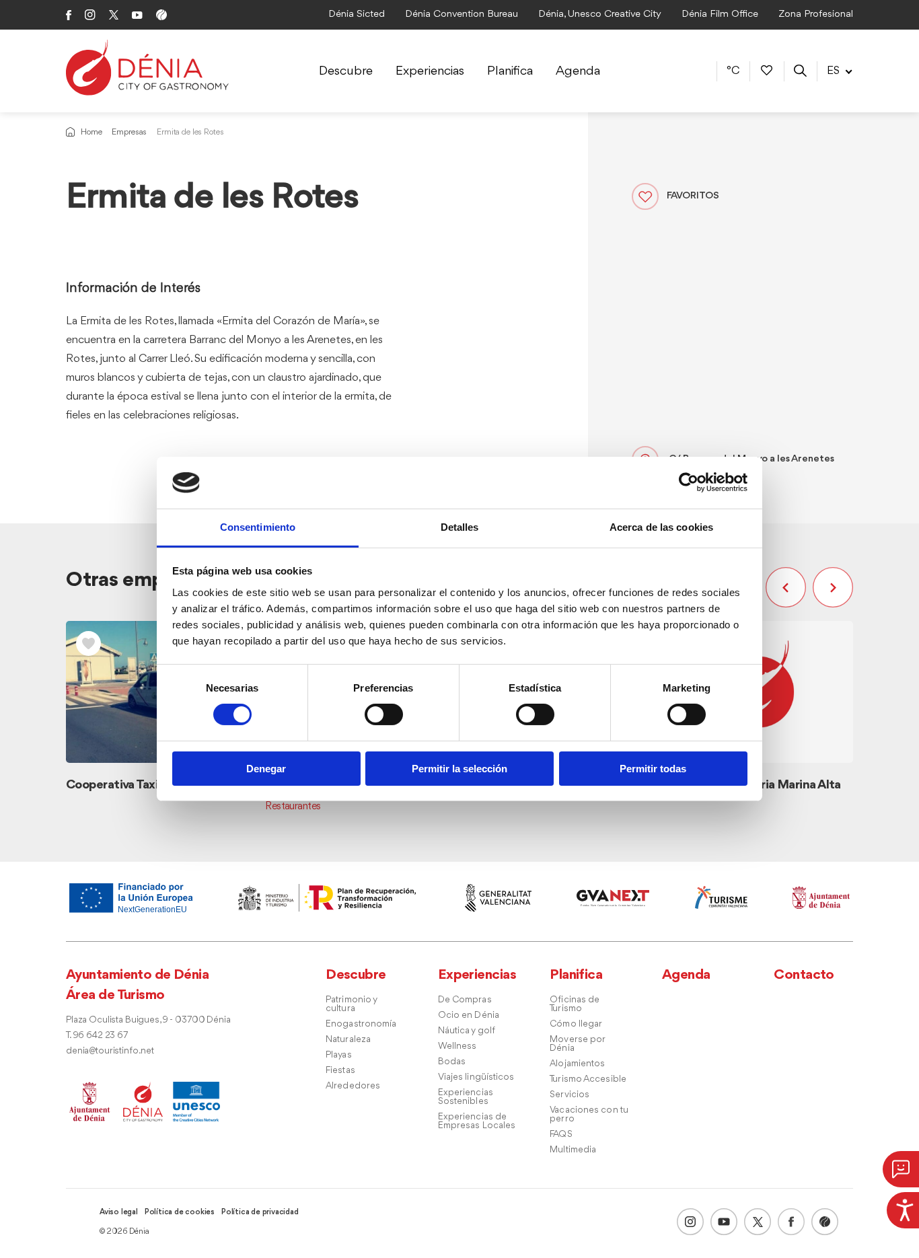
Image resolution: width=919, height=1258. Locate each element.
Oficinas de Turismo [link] (574, 1004)
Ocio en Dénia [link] (468, 1015)
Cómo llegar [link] (576, 1024)
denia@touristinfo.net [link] (110, 1051)
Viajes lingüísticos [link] (476, 1077)
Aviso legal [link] (119, 1212)
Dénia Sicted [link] (356, 14)
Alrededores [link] (353, 1086)
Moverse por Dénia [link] (577, 1044)
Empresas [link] (129, 132)
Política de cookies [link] (180, 1212)
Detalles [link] (460, 527)
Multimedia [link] (573, 1150)
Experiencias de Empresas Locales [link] (477, 1121)
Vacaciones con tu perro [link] (589, 1114)
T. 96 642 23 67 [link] (97, 1035)
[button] (789, 587)
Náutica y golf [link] (466, 1031)
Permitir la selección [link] (459, 768)
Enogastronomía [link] (361, 1024)
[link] (903, 1208)
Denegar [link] (266, 768)
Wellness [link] (457, 1046)
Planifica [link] (510, 71)
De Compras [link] (465, 1000)
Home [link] (91, 132)
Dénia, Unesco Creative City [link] (599, 14)
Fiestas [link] (340, 1070)
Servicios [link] (569, 1094)
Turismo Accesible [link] (588, 1079)
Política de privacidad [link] (260, 1212)
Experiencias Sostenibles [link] (465, 1097)
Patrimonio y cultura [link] (351, 1004)
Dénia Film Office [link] (720, 14)
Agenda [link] (578, 71)
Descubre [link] (346, 71)
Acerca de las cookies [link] (661, 527)
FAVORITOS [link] (693, 196)
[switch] (384, 714)
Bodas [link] (452, 1062)
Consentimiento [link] (257, 527)
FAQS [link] (561, 1134)
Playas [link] (339, 1055)
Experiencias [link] (430, 71)
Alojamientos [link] (577, 1064)
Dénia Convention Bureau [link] (461, 14)
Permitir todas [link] (653, 768)
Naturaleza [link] (348, 1039)
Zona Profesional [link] (815, 14)
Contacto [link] (804, 975)
